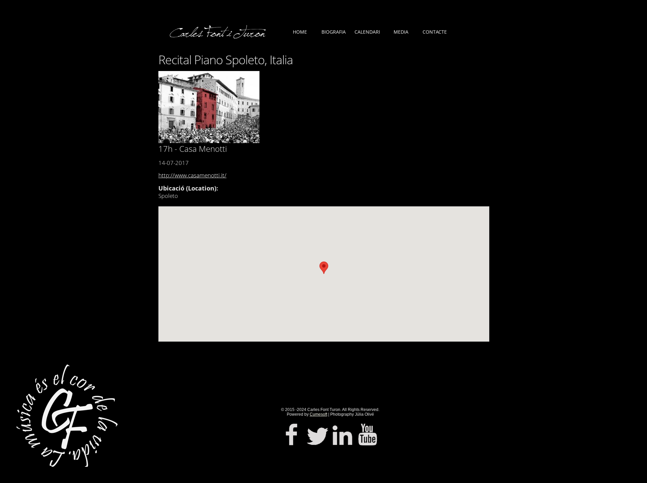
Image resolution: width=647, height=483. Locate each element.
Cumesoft (318, 414)
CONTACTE (435, 32)
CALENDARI (367, 32)
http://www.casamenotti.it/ (192, 175)
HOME (300, 32)
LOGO (219, 37)
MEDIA (401, 32)
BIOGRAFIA (333, 32)
